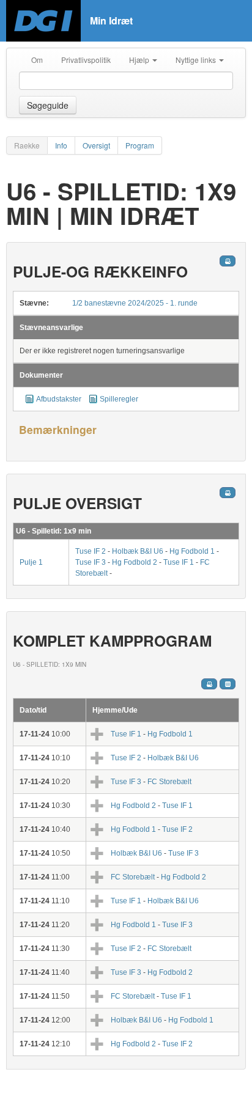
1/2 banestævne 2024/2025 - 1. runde (135, 303)
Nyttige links (197, 59)
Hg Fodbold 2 (134, 562)
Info (61, 145)
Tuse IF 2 (90, 551)
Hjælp (140, 59)
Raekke (27, 145)
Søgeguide (48, 105)
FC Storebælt (169, 781)
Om (37, 59)
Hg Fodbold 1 (192, 551)
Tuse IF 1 (178, 562)
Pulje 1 (31, 562)
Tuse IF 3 (90, 562)
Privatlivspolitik (86, 59)
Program (139, 145)
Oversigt (96, 145)
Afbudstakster (59, 399)
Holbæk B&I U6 (138, 551)
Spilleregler (119, 399)
